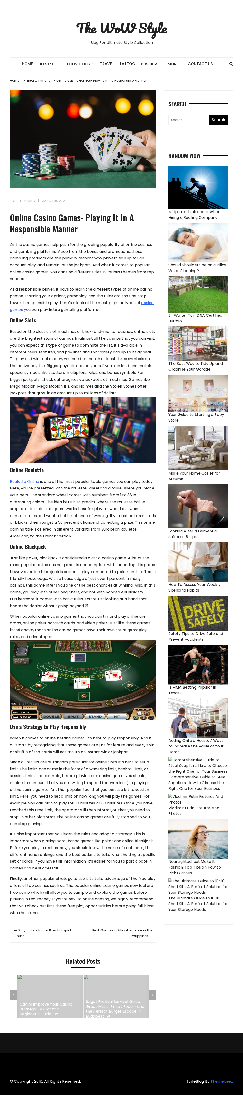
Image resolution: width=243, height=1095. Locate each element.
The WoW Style (121, 28)
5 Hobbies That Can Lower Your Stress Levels (115, 1009)
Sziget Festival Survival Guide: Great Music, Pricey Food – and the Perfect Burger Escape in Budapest (49, 1009)
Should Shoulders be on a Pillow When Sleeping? (198, 267)
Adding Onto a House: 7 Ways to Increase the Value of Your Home (196, 746)
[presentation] (13, 995)
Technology (78, 64)
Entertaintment (23, 200)
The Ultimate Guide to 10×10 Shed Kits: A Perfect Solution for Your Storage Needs (198, 903)
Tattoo (127, 63)
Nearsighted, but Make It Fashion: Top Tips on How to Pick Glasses (194, 867)
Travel (106, 63)
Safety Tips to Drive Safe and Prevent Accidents (195, 636)
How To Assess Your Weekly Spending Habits (194, 587)
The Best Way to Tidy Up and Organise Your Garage (195, 366)
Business (150, 64)
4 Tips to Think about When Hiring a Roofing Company (194, 214)
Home (27, 63)
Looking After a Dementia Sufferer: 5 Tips (192, 534)
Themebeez (221, 1081)
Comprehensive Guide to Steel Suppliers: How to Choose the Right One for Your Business (197, 782)
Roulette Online (24, 481)
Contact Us (200, 63)
